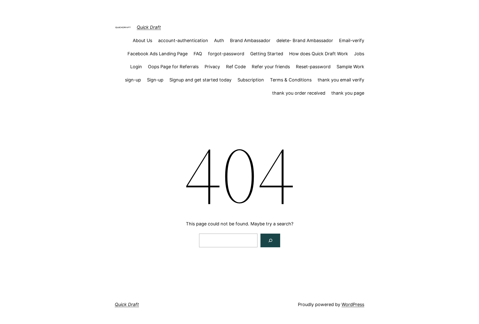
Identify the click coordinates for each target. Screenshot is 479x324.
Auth (219, 40)
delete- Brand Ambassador (304, 40)
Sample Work (350, 66)
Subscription (251, 79)
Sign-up (155, 79)
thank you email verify (341, 79)
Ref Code (236, 66)
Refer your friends (271, 66)
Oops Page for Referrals (173, 66)
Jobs (359, 53)
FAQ (198, 53)
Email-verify (351, 40)
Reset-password (313, 66)
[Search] (270, 240)
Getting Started (266, 53)
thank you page (347, 93)
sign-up (133, 79)
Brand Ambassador (250, 40)
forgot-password (226, 53)
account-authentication (183, 40)
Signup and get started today (200, 79)
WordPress (353, 304)
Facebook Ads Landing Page (157, 53)
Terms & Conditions (291, 79)
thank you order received (298, 93)
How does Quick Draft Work (318, 53)
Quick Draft (149, 27)
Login (136, 66)
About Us (142, 40)
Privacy (212, 66)
